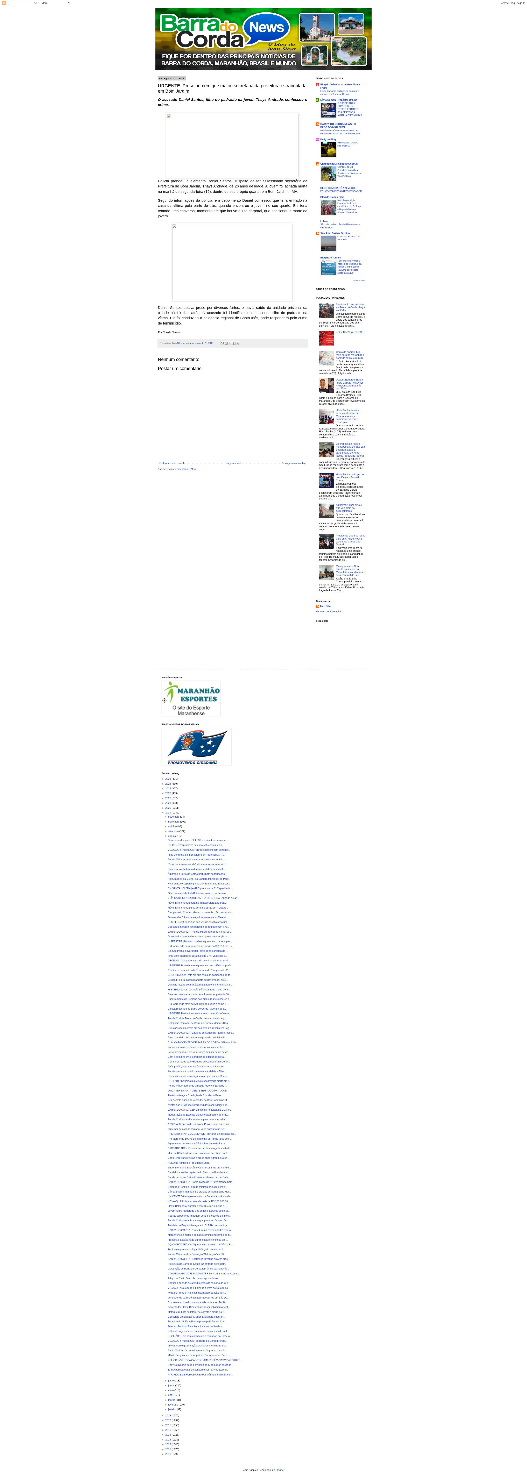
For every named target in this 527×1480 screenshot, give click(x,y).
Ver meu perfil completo (329, 611)
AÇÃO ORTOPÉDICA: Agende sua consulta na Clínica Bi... (200, 1244)
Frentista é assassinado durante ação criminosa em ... (198, 1239)
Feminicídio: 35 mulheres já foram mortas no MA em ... (198, 917)
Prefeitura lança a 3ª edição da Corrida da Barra (195, 1095)
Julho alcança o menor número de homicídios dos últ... (198, 1331)
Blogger (280, 1470)
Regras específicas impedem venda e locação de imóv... (199, 1215)
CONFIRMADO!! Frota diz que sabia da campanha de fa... (200, 975)
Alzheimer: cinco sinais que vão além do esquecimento (349, 508)
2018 (168, 1415)
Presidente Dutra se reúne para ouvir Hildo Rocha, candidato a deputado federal (350, 540)
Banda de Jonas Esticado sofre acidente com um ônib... (199, 1177)
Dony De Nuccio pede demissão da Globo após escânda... (200, 1365)
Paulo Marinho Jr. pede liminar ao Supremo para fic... (197, 1350)
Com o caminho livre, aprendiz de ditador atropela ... (197, 1056)
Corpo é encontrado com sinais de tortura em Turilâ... (197, 1302)
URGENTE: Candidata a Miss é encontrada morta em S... (199, 1081)
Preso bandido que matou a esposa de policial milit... (197, 1037)
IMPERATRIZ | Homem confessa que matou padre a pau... (200, 941)
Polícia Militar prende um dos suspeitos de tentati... (196, 859)
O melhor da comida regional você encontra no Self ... (198, 1129)
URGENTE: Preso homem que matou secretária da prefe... (200, 965)
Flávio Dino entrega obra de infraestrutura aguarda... (197, 902)
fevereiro (173, 1404)
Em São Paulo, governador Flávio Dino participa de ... (198, 950)
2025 (168, 783)
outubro (172, 826)
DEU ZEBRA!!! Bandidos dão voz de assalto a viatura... (198, 922)
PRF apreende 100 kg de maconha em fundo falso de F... (199, 1138)
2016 (168, 1425)
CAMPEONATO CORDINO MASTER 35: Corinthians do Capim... (203, 1273)
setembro (173, 831)
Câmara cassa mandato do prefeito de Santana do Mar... (199, 1191)
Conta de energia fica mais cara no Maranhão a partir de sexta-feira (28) (350, 355)
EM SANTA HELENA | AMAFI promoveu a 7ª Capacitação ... (201, 888)
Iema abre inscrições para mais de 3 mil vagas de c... (197, 955)
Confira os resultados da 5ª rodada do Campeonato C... (199, 970)
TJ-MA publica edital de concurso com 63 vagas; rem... (198, 1369)
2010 (168, 1454)
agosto (172, 836)
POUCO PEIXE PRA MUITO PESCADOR (341, 191)
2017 (168, 1420)
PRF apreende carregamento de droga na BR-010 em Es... (200, 946)
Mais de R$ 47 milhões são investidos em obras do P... (198, 1153)
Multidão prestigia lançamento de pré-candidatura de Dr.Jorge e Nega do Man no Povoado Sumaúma (349, 206)
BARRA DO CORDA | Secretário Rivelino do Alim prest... (199, 1259)
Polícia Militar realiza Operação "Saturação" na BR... (197, 1254)
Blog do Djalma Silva (332, 197)
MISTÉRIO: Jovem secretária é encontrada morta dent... (199, 989)
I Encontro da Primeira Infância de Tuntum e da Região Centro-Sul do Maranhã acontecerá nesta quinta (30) (349, 266)
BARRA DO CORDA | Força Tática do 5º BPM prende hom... (201, 1182)
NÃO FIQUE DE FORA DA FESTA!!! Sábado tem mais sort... (200, 1374)
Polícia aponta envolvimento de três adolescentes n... (197, 1047)
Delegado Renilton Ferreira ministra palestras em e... (197, 1187)
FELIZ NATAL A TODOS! (349, 332)
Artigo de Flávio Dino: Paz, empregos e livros (193, 1278)
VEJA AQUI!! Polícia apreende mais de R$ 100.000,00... (199, 1201)
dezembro (174, 816)
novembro (174, 821)
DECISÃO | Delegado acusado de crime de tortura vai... (199, 960)
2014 (168, 1434)
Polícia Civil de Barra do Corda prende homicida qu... (197, 1018)
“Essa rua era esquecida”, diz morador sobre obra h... (197, 864)
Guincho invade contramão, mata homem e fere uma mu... (200, 984)
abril (171, 1395)
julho (171, 1380)
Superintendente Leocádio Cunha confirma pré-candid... (199, 1167)
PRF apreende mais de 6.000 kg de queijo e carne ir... (198, 1004)
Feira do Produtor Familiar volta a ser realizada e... (196, 1326)
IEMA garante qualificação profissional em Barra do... (197, 1345)
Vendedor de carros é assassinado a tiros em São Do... (198, 1297)
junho (171, 1385)
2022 (168, 798)
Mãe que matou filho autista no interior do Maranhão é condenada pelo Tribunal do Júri (349, 571)
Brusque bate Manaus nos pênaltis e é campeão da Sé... (199, 994)
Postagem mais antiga (293, 463)
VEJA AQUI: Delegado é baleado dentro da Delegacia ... (199, 1288)
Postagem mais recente (172, 463)
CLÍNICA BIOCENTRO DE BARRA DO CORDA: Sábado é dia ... (203, 1042)
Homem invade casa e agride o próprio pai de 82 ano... (198, 1076)
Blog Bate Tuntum (330, 257)
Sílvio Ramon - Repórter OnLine (338, 100)
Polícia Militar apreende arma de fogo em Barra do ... (197, 1085)
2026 (168, 778)
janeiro (172, 1409)
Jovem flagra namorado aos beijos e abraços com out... (199, 1210)
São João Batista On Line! (335, 233)
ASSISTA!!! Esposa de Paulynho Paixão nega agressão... (199, 1124)
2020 (168, 807)
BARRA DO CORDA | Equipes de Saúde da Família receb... (201, 1032)
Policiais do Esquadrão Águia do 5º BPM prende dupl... (198, 1225)
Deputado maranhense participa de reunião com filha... (198, 926)
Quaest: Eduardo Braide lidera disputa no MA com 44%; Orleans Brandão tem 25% (350, 384)
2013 (168, 1439)
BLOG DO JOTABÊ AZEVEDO (337, 188)
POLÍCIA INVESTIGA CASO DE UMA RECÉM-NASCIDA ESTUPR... (205, 1360)
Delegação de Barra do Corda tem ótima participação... (198, 1268)
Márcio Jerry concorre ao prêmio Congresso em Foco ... (199, 1355)
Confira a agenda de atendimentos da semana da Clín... (199, 1283)
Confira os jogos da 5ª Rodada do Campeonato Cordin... (199, 1061)
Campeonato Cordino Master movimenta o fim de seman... (200, 912)
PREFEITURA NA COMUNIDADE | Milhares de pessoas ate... (202, 1133)
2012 (168, 1444)
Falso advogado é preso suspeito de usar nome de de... (199, 1052)
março (172, 1400)
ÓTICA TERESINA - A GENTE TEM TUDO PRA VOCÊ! (197, 1090)
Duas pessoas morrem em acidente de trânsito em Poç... (199, 1028)
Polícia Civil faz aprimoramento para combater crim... (197, 1119)
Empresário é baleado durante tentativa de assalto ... (197, 869)
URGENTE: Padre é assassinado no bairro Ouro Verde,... (199, 1013)
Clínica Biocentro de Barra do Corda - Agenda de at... (197, 1008)
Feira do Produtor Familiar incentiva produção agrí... (197, 1292)
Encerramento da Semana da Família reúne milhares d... (199, 999)
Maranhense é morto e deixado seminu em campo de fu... (200, 1234)
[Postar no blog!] (226, 343)
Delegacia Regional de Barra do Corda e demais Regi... (199, 1023)
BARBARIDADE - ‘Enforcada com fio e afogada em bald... (200, 1148)
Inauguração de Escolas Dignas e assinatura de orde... (198, 1114)
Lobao (324, 221)
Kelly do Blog (328, 139)
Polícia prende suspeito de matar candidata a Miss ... (197, 1071)
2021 (168, 803)
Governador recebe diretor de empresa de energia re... (198, 936)
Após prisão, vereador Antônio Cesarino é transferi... (197, 1066)
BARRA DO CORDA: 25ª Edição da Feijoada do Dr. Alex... (200, 1109)
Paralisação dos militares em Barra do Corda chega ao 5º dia (350, 307)
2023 (168, 793)
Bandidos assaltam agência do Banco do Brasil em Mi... (199, 1172)
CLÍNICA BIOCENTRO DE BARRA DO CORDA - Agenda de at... (203, 898)
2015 (168, 1430)
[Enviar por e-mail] (222, 343)
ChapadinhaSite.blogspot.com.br (339, 163)
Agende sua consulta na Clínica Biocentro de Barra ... (197, 1143)
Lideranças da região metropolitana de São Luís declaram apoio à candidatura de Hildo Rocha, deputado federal (350, 449)
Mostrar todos (359, 280)
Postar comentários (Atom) (182, 469)
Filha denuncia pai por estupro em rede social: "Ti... (196, 854)
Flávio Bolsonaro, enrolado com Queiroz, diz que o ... (197, 1206)
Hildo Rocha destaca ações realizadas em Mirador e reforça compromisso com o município (347, 416)
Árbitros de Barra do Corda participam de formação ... (197, 874)
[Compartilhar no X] (230, 343)
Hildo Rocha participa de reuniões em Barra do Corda (350, 477)
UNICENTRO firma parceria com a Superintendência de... (200, 1196)
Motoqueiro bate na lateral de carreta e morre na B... (197, 1312)
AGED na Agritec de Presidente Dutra (189, 1162)
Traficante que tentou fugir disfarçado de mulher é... (196, 1249)
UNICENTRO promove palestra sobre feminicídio (195, 845)
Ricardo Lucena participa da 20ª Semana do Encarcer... (199, 883)
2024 (168, 788)
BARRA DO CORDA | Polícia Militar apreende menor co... (199, 931)
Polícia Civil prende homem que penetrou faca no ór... (198, 1220)
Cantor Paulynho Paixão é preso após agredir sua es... (198, 1158)
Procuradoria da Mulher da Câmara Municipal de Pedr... (199, 878)
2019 (168, 812)
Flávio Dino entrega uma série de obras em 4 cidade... (198, 907)
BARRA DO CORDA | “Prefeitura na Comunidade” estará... (200, 1230)
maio (171, 1390)
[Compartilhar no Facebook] (234, 343)
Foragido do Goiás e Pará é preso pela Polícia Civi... (197, 1321)
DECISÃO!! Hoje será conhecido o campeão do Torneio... (200, 1336)
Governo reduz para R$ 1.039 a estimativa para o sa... (198, 840)
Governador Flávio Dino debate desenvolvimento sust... (199, 1307)
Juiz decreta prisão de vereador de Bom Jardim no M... (198, 1100)
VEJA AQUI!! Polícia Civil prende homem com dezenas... (199, 849)
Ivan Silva (325, 606)
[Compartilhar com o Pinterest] (238, 343)
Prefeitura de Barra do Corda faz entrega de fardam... (197, 1263)
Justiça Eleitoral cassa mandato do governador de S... (198, 980)
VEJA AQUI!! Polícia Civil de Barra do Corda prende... (197, 1340)
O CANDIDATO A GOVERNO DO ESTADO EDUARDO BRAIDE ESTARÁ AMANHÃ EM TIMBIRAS (349, 109)
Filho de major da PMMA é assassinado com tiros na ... (198, 893)
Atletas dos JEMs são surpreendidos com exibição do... (198, 1105)
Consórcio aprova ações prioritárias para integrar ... (196, 1316)
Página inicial (233, 463)
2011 (168, 1449)
